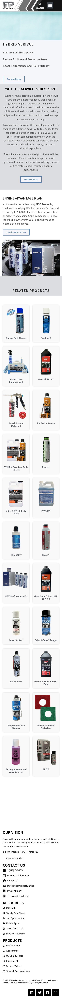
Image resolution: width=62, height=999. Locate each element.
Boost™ (45, 555)
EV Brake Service (46, 424)
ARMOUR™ (16, 555)
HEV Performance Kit (16, 597)
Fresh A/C (46, 338)
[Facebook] (47, 992)
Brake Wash (16, 682)
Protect (46, 467)
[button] (40, 4)
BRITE (46, 770)
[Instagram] (55, 992)
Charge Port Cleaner (16, 338)
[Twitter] (39, 992)
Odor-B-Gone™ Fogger (45, 640)
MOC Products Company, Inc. (19, 980)
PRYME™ (45, 511)
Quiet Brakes (16, 640)
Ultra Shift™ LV (46, 380)
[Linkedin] (31, 992)
